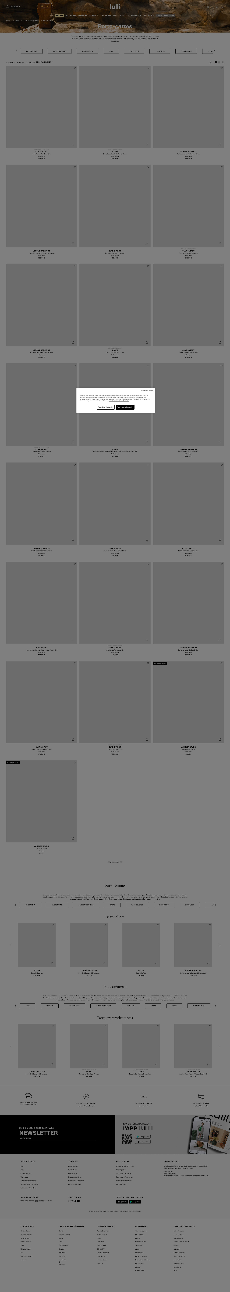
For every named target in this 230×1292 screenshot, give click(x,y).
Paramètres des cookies (105, 407)
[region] (115, 400)
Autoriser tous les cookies (125, 407)
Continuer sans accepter (147, 390)
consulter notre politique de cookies (119, 400)
